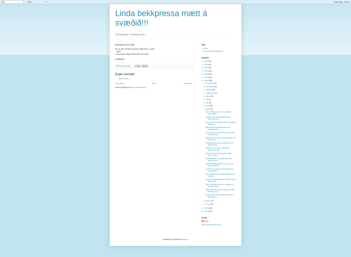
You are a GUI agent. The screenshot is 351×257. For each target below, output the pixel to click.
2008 (206, 74)
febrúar (209, 201)
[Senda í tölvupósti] (136, 66)
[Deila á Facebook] (144, 66)
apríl (208, 106)
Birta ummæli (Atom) (138, 87)
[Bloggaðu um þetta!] (138, 66)
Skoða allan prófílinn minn (211, 225)
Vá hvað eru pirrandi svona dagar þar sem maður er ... (219, 170)
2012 (206, 61)
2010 (206, 68)
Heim (154, 83)
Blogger (185, 239)
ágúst (208, 96)
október (209, 90)
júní (207, 99)
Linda (206, 221)
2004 (206, 211)
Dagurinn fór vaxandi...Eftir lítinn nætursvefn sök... (217, 149)
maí (207, 103)
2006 (206, 81)
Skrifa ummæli (124, 79)
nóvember (210, 87)
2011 (206, 64)
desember (210, 83)
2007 (206, 77)
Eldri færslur (188, 83)
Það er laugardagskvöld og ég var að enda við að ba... (219, 165)
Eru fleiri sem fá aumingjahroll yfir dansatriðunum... (218, 118)
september (210, 93)
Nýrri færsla (120, 83)
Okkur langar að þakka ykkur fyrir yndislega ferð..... (218, 128)
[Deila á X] (141, 66)
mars (208, 109)
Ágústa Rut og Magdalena (213, 51)
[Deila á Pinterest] (146, 66)
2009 (206, 71)
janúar (208, 204)
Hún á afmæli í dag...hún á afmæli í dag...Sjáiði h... (219, 113)
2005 (206, 208)
